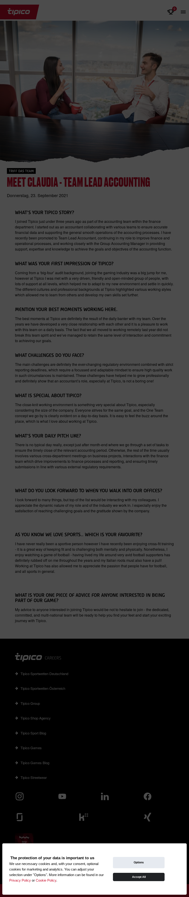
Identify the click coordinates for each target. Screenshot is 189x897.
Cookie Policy (46, 880)
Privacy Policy (20, 880)
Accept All (139, 877)
